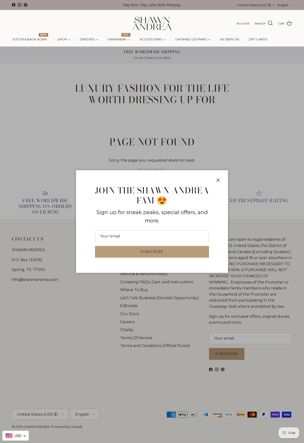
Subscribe (151, 252)
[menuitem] (30, 39)
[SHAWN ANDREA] (152, 23)
